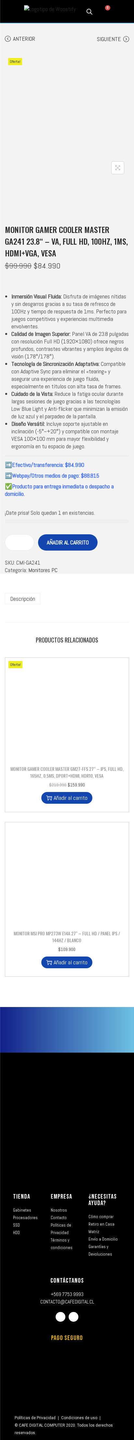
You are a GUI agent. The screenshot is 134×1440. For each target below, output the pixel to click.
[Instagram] (73, 1317)
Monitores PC (43, 570)
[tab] (67, 598)
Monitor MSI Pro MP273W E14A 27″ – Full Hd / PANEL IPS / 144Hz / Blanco (67, 936)
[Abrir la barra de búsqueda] (89, 11)
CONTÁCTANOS (67, 1281)
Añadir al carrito (68, 542)
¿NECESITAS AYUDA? (102, 1200)
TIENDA (21, 1197)
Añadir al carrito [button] (70, 797)
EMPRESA (61, 1197)
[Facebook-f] (60, 1317)
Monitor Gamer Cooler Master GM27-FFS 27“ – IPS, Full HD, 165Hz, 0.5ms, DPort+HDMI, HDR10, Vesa (67, 772)
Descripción (22, 598)
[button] (10, 11)
